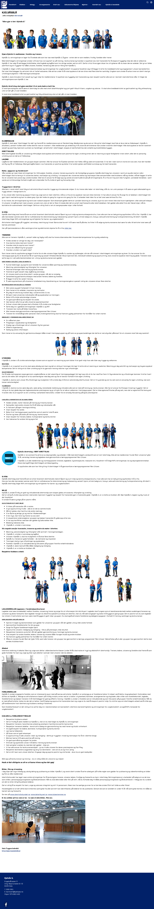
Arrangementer (44, 5)
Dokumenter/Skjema (72, 5)
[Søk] (147, 2)
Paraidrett (12, 5)
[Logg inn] (151, 2)
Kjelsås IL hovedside (112, 5)
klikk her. (68, 228)
